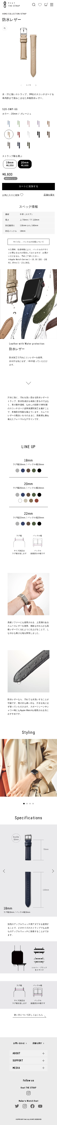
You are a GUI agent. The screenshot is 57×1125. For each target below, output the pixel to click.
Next (53, 767)
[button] (34, 5)
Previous (4, 769)
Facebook (32, 1106)
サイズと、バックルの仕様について (28, 242)
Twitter (17, 1106)
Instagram (28, 1093)
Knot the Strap (13, 5)
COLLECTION (14, 14)
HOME (4, 14)
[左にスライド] (21, 85)
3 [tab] (30, 803)
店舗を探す (49, 195)
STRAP (24, 14)
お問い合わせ (19, 1043)
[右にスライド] (35, 85)
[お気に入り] (39, 5)
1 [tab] (24, 803)
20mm (25, 164)
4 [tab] (33, 803)
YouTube (40, 1106)
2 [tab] (27, 803)
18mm (10, 164)
